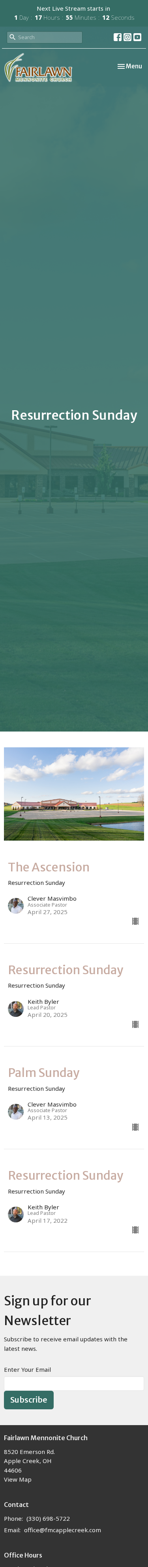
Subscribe (28, 1400)
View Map (18, 1479)
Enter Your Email (27, 1369)
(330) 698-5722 (48, 1518)
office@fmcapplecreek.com (62, 1530)
